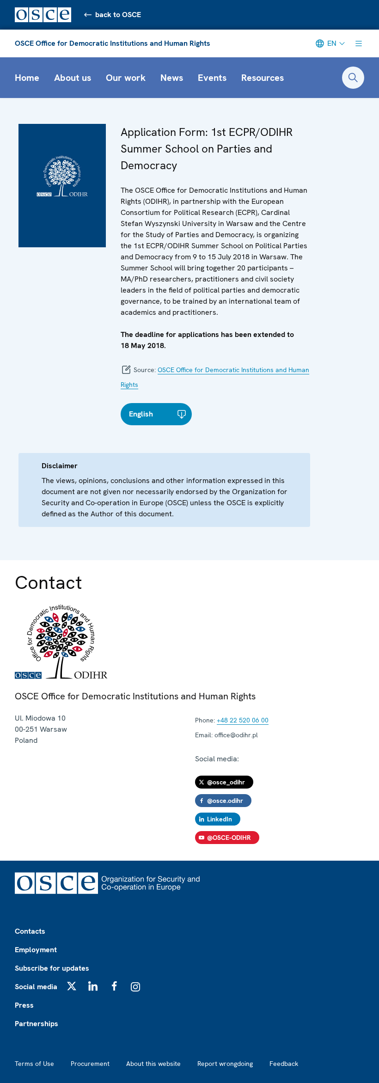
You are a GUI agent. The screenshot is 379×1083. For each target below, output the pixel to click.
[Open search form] (353, 78)
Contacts (30, 931)
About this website (153, 1063)
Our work (126, 78)
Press (24, 1005)
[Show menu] (358, 43)
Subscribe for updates (52, 968)
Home (27, 78)
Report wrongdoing (225, 1063)
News (171, 78)
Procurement (90, 1063)
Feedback (283, 1063)
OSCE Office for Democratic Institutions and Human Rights (112, 43)
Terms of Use (34, 1063)
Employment (36, 950)
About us (72, 78)
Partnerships (36, 1023)
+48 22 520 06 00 (243, 720)
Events (212, 78)
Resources (262, 78)
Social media (36, 986)
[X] (72, 986)
